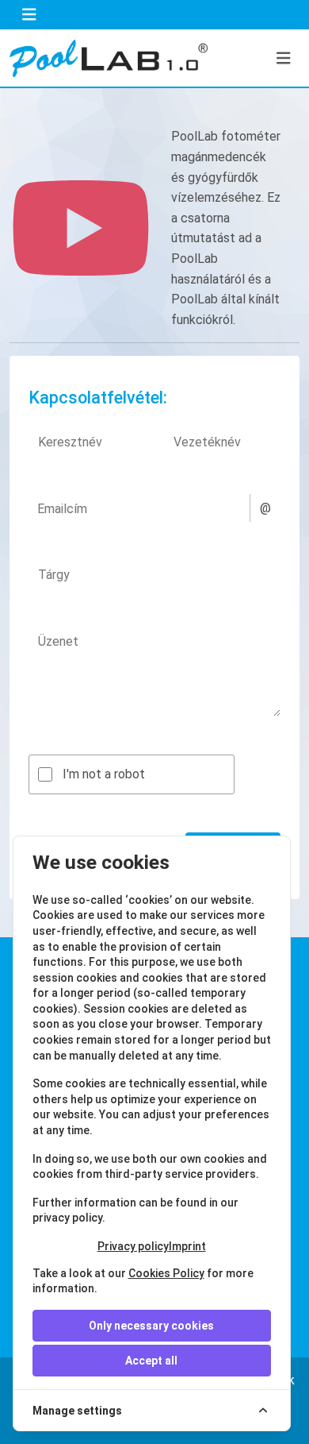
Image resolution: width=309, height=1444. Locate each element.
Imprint (187, 1246)
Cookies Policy (166, 1273)
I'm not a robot (104, 774)
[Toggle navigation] (29, 14)
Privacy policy (133, 1246)
